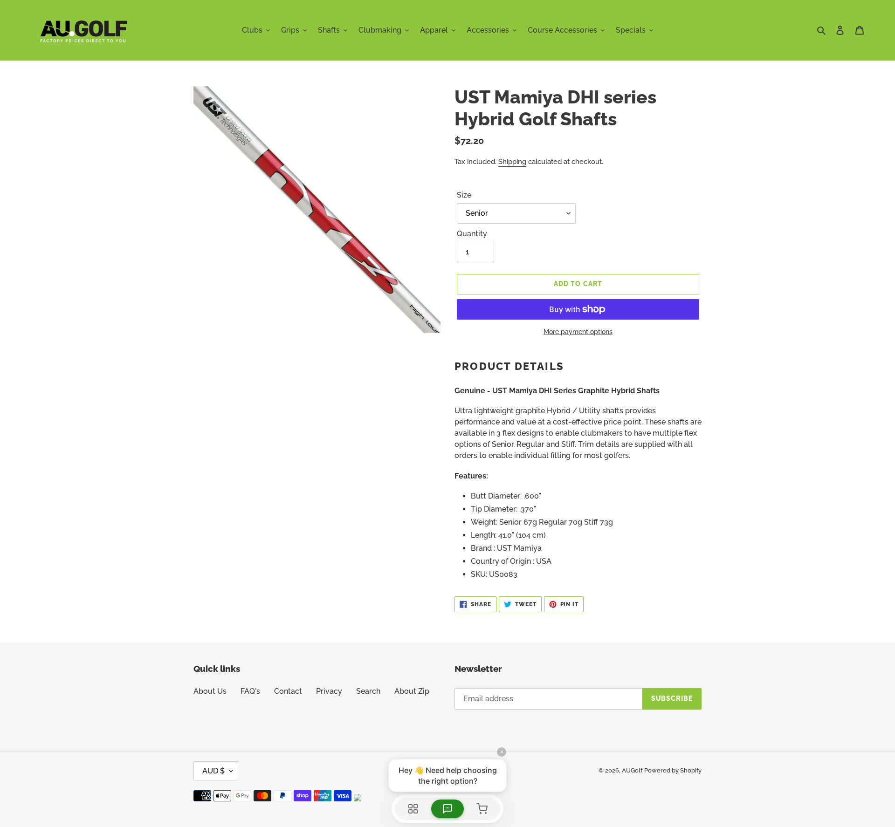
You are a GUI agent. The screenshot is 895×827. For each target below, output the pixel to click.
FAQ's (250, 691)
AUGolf (632, 770)
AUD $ (213, 770)
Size (464, 195)
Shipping (512, 161)
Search (368, 691)
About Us (210, 691)
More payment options (578, 331)
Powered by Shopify (673, 770)
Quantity (472, 233)
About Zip (411, 691)
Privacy (329, 691)
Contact (288, 691)
